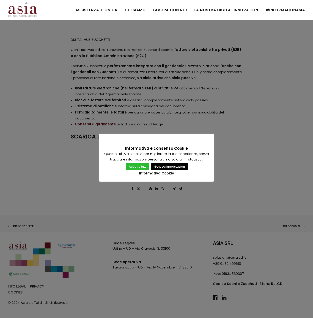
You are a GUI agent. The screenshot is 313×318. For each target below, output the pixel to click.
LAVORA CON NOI (170, 10)
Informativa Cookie (156, 173)
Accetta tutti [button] (137, 166)
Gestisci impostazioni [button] (170, 166)
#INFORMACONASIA (285, 10)
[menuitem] (98, 10)
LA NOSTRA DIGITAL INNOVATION (226, 10)
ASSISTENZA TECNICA (96, 10)
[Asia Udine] (23, 10)
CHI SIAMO (135, 10)
